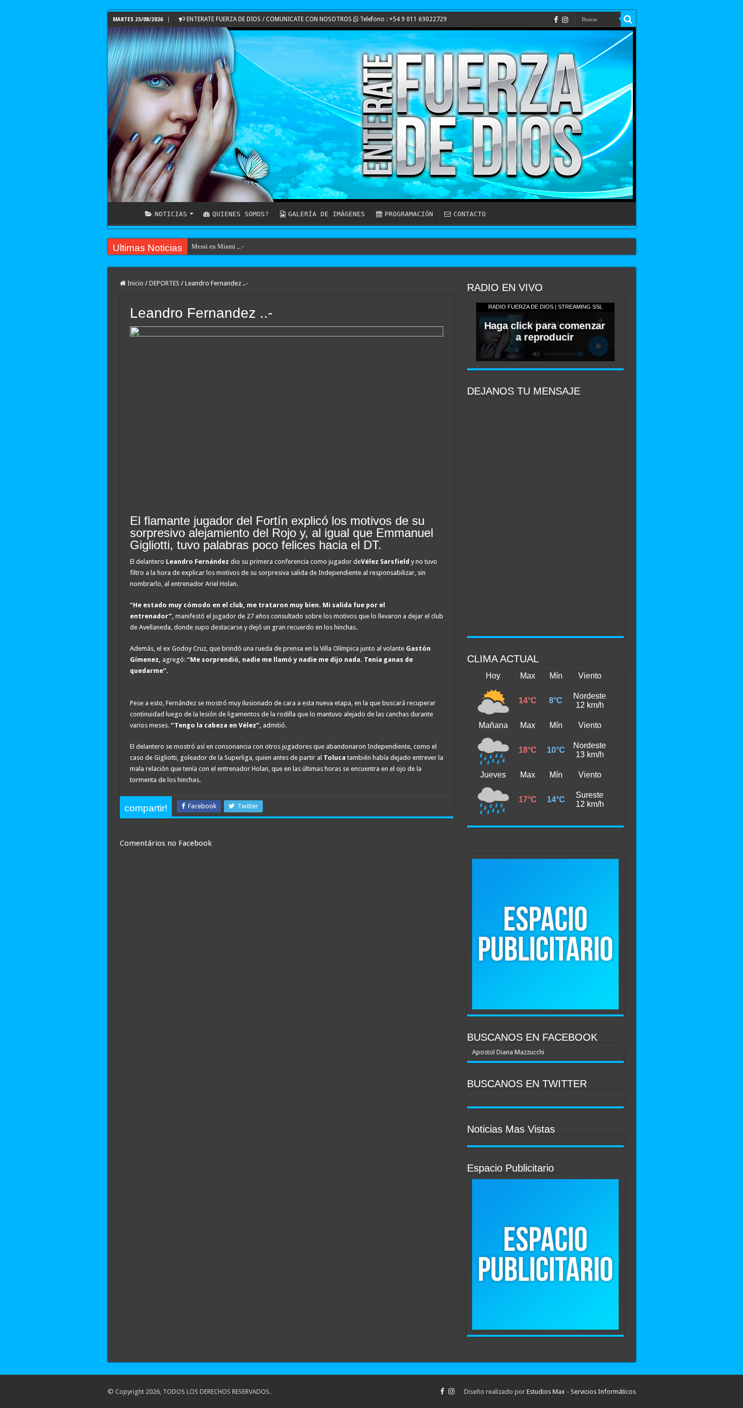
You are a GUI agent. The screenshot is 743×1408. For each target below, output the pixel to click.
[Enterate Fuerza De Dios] (372, 114)
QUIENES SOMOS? (240, 214)
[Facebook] (556, 20)
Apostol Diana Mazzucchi (508, 1052)
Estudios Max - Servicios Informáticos (581, 1391)
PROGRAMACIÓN (409, 214)
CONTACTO (469, 214)
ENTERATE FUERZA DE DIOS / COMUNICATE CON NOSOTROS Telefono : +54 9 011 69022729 (316, 19)
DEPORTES (164, 283)
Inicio (135, 283)
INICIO (126, 212)
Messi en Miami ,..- (218, 246)
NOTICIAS (171, 214)
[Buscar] (628, 19)
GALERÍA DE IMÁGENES (326, 214)
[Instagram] (565, 20)
